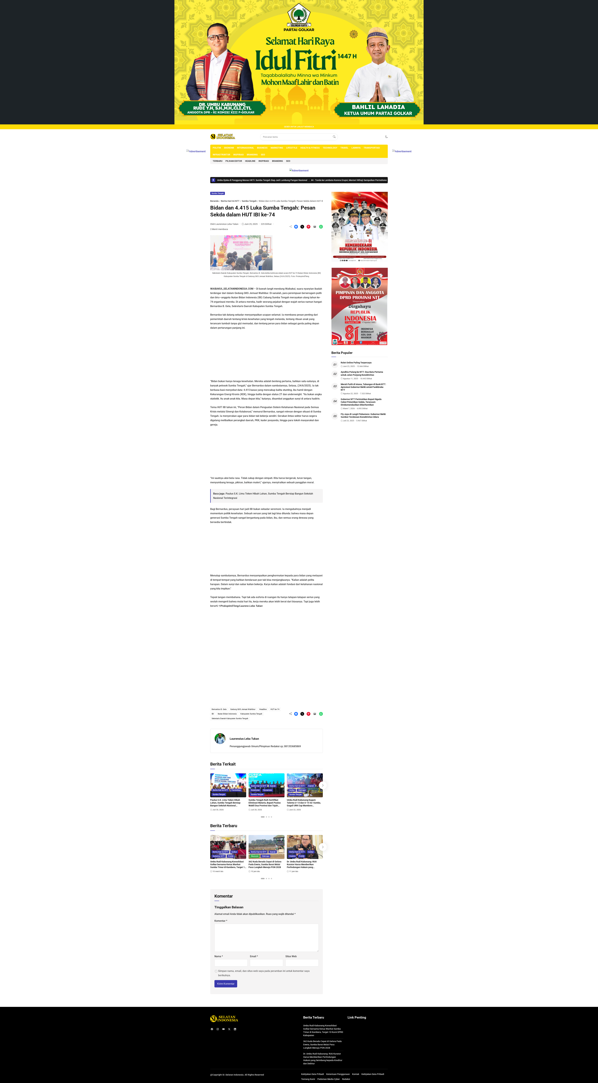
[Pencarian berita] (334, 136)
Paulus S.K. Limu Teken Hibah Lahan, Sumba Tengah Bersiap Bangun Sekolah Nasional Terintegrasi (225, 804)
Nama (218, 956)
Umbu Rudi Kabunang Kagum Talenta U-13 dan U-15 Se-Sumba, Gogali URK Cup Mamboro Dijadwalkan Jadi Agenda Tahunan (304, 804)
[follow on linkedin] (235, 1029)
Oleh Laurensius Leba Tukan (224, 224)
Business (262, 148)
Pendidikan (236, 790)
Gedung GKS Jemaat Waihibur (242, 709)
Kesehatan (255, 790)
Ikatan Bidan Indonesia (227, 714)
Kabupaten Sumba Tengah (251, 714)
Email (254, 956)
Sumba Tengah (217, 193)
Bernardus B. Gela (219, 709)
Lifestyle (291, 148)
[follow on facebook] (212, 1029)
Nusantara (267, 790)
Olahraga (302, 790)
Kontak (355, 1074)
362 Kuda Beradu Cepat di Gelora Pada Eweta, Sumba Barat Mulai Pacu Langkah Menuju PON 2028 (265, 864)
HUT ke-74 (275, 709)
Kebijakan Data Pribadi (312, 1074)
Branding (252, 154)
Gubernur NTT (219, 856)
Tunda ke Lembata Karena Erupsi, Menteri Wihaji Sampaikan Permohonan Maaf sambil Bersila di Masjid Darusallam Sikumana (300, 180)
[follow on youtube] (223, 1029)
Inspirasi (238, 154)
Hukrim (292, 856)
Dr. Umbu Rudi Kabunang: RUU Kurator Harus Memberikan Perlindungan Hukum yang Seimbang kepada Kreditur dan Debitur (302, 867)
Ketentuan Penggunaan (338, 1074)
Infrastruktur (221, 154)
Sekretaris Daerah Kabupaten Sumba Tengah (230, 718)
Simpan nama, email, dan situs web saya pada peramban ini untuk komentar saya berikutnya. (264, 973)
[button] (386, 136)
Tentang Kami (308, 1079)
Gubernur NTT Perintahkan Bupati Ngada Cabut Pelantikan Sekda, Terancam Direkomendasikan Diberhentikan (361, 402)
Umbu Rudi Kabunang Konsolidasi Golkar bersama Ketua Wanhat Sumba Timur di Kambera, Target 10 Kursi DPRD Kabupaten (228, 865)
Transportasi (372, 148)
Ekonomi (229, 148)
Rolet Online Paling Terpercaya (356, 362)
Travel (344, 148)
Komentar (220, 920)
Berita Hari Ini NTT (230, 201)
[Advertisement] (266, 353)
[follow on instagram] (217, 1029)
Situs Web (291, 956)
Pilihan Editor (233, 161)
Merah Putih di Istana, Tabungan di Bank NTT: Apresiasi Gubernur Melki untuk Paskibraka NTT (363, 387)
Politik (217, 148)
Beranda (214, 201)
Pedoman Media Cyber (328, 1079)
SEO (263, 154)
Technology (330, 148)
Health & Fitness (310, 148)
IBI (213, 714)
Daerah (273, 786)
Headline (250, 161)
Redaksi (346, 1079)
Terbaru (217, 161)
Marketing (277, 148)
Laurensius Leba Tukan (244, 738)
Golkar (292, 790)
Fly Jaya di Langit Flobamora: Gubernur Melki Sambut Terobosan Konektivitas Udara (363, 415)
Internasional (245, 148)
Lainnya (356, 148)
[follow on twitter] (229, 1029)
